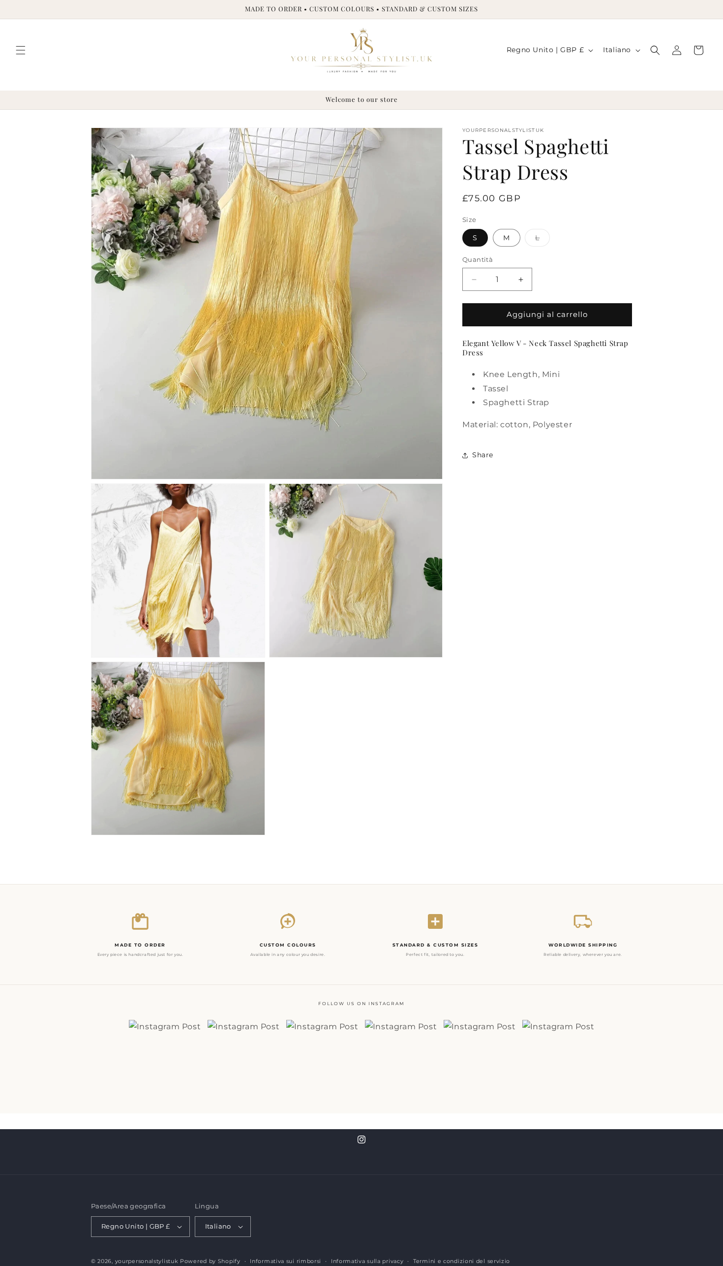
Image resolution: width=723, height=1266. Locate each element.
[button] (20, 50)
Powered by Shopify (210, 1261)
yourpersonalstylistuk (147, 1261)
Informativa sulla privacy (367, 1260)
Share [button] (482, 455)
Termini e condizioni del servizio (461, 1260)
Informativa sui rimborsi (285, 1260)
